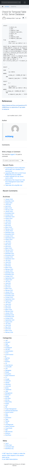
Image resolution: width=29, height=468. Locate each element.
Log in (7, 443)
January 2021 (9, 292)
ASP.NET (7, 349)
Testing (7, 421)
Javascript (8, 386)
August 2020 (8, 300)
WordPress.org (9, 448)
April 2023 (8, 246)
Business (7, 361)
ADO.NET (7, 342)
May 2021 (8, 285)
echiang (8, 18)
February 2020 (9, 311)
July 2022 (8, 260)
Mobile (7, 396)
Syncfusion (8, 417)
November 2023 (9, 234)
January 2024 (9, 230)
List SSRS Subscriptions (10, 459)
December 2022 (9, 253)
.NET (6, 340)
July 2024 (8, 220)
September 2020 (9, 299)
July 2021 (7, 281)
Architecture (8, 347)
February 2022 (9, 269)
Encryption (8, 373)
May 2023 (8, 244)
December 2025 (9, 201)
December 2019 (9, 315)
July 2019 (7, 323)
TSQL (6, 423)
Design (7, 372)
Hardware (8, 380)
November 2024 (9, 213)
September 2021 (9, 278)
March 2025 (8, 208)
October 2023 (9, 236)
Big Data (7, 358)
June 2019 (8, 325)
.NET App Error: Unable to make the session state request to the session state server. (13, 455)
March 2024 (8, 227)
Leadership (8, 389)
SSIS (6, 414)
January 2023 (9, 251)
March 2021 (8, 288)
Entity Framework (10, 375)
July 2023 (8, 241)
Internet (7, 382)
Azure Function (9, 354)
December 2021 (9, 272)
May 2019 (8, 327)
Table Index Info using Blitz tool (13, 185)
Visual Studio (8, 428)
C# (6, 363)
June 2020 (8, 304)
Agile (6, 344)
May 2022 (8, 264)
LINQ (6, 391)
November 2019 (9, 316)
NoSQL (7, 403)
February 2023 (9, 250)
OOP (6, 405)
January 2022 (9, 271)
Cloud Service (9, 365)
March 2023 (8, 248)
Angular (7, 345)
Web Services (9, 431)
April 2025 (8, 206)
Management (8, 393)
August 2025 (8, 202)
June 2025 (8, 204)
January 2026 (9, 199)
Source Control (9, 412)
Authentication (9, 351)
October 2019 (9, 318)
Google (7, 379)
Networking (8, 401)
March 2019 (8, 330)
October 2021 (9, 276)
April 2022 (8, 265)
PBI (6, 407)
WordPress (8, 435)
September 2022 (9, 258)
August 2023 (8, 239)
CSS (6, 368)
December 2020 (9, 293)
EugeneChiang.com (16, 464)
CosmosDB (8, 366)
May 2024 (8, 223)
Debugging (8, 370)
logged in (13, 154)
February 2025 (9, 209)
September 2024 (9, 216)
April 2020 (8, 307)
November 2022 (9, 255)
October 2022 (9, 257)
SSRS (6, 415)
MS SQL (7, 400)
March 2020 (8, 309)
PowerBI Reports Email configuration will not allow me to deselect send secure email (15, 169)
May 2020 (8, 306)
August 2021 (8, 279)
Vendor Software (9, 426)
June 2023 (8, 243)
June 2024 (8, 222)
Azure (6, 352)
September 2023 (9, 237)
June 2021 (8, 283)
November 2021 (9, 274)
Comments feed (9, 447)
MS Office (8, 398)
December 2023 (9, 232)
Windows (7, 433)
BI (5, 356)
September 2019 (9, 320)
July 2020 (8, 302)
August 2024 (8, 218)
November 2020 (9, 295)
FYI (6, 377)
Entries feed (8, 445)
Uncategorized (9, 424)
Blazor (7, 359)
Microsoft (7, 394)
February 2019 (9, 332)
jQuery (7, 388)
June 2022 (8, 262)
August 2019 (8, 321)
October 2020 (9, 297)
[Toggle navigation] (24, 2)
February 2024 (9, 229)
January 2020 (9, 313)
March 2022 (8, 267)
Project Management (10, 409)
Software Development (11, 410)
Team (6, 419)
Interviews (8, 384)
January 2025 (9, 211)
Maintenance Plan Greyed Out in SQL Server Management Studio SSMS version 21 (15, 181)
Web (6, 429)
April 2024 (8, 225)
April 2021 (8, 286)
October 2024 (9, 215)
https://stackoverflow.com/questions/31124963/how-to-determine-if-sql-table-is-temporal (14, 107)
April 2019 (8, 328)
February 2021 (9, 290)
